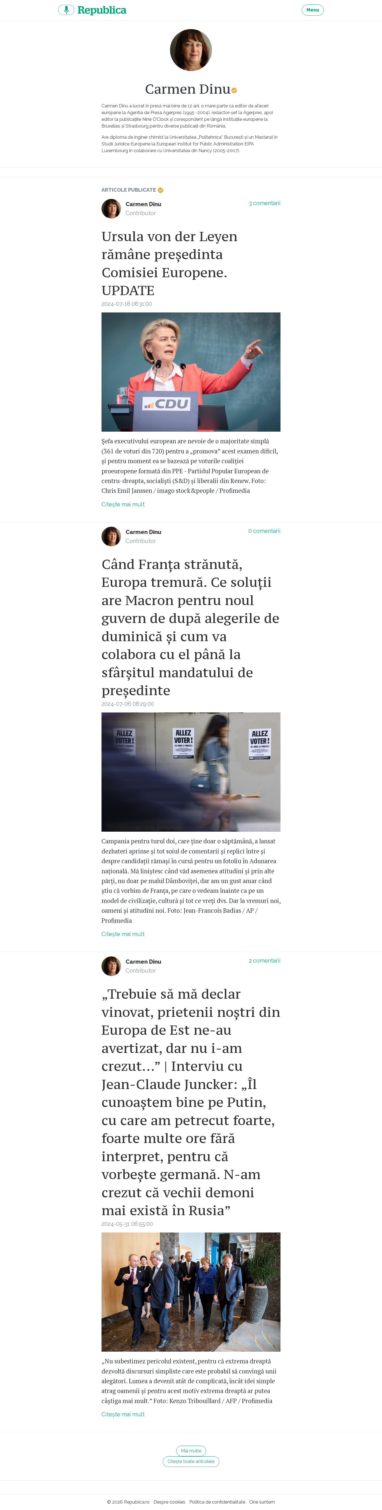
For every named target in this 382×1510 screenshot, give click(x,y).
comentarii (264, 203)
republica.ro (92, 10)
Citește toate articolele (191, 1461)
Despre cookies (169, 1502)
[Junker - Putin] (191, 1292)
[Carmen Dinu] (111, 208)
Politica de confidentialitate (217, 1502)
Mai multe (191, 1450)
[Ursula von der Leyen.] (191, 372)
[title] (191, 50)
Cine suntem (262, 1502)
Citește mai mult (123, 504)
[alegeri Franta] (191, 772)
